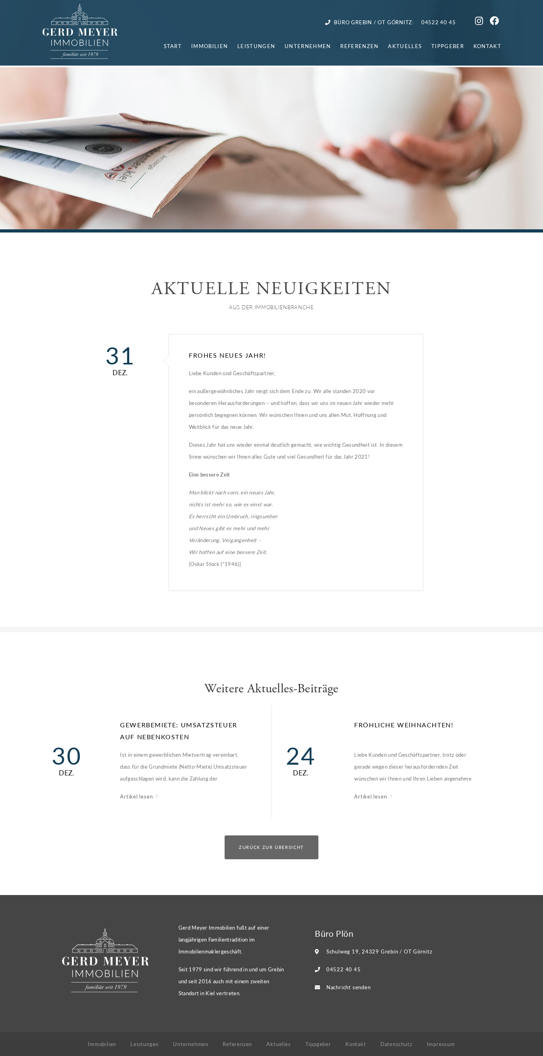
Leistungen (256, 46)
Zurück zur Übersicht (271, 847)
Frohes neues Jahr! (227, 355)
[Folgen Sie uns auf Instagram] (480, 22)
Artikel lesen (137, 796)
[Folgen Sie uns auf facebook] (495, 22)
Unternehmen (308, 46)
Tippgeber (447, 46)
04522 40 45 (343, 969)
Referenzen (359, 46)
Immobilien (209, 46)
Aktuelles (405, 46)
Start (173, 46)
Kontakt (487, 46)
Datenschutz (396, 1044)
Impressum (441, 1044)
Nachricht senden (348, 987)
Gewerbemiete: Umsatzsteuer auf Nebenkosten (178, 730)
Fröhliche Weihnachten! (403, 724)
